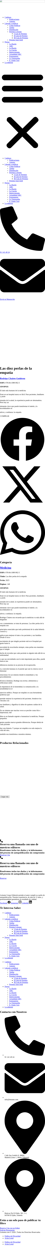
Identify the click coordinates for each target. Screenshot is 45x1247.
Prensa (7, 42)
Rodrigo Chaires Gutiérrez (12, 378)
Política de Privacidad (12, 1236)
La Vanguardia (14, 58)
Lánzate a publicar (11, 23)
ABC (11, 46)
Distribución (13, 30)
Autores (12, 21)
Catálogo (8, 17)
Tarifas (11, 28)
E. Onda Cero (14, 60)
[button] (22, 110)
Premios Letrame (15, 32)
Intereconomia (14, 52)
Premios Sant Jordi (16, 40)
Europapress (13, 56)
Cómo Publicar (14, 25)
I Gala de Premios (20, 34)
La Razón (12, 44)
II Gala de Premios (20, 36)
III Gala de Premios (21, 38)
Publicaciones (14, 19)
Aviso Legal (9, 1238)
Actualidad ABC (15, 54)
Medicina (5, 567)
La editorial (9, 62)
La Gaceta (13, 50)
